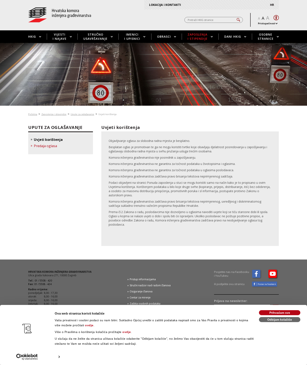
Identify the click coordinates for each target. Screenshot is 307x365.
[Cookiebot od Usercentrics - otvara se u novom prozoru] (27, 357)
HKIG (32, 37)
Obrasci (164, 37)
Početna (32, 114)
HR (272, 5)
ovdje (89, 325)
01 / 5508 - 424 (43, 284)
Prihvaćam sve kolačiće (279, 313)
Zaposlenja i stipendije (198, 36)
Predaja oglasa (45, 146)
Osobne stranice (266, 36)
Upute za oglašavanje (82, 114)
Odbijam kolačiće (279, 319)
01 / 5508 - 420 (43, 280)
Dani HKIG (232, 37)
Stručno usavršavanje (95, 36)
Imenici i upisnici (132, 36)
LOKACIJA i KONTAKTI (165, 5)
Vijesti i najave (60, 36)
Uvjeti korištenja (48, 139)
